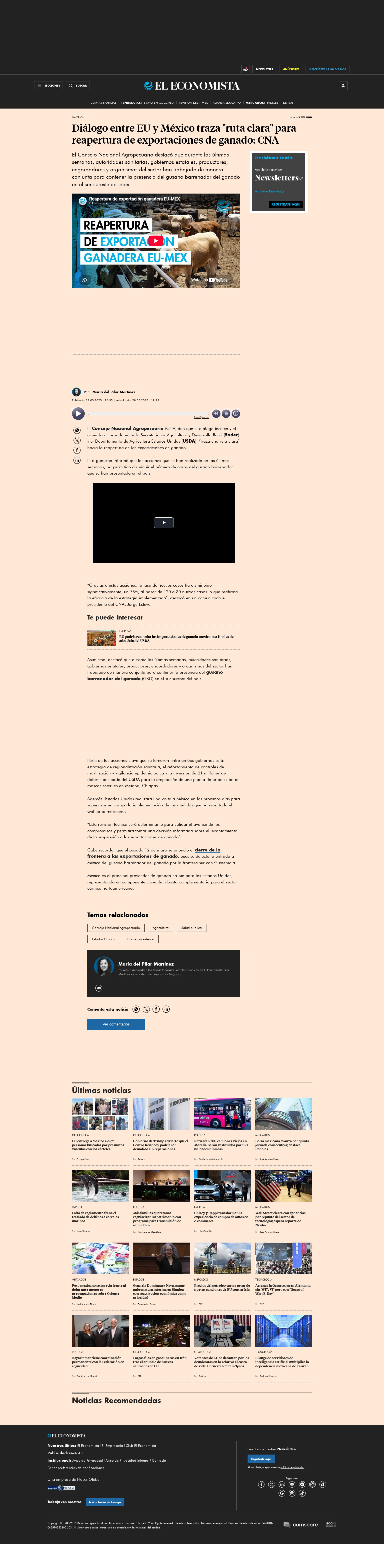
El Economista (88, 1446)
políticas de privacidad (292, 1467)
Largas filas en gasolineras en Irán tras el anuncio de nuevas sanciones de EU (160, 1362)
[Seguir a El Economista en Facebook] (261, 1484)
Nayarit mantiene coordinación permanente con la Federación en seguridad (98, 1362)
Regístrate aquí (261, 1459)
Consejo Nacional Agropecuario (128, 428)
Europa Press (83, 1159)
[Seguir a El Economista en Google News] (281, 1493)
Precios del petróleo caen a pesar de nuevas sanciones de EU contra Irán (222, 1288)
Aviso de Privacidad (87, 1461)
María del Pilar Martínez (113, 392)
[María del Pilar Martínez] (76, 392)
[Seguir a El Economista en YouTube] (292, 1484)
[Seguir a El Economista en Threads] (292, 1493)
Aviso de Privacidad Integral (127, 1461)
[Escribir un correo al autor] (99, 988)
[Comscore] (301, 1525)
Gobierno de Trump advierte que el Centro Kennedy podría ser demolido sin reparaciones (161, 1145)
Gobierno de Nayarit (87, 1376)
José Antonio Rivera (269, 1159)
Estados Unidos (103, 939)
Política (199, 1135)
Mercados (262, 1135)
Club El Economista (141, 1446)
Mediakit (76, 1453)
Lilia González (205, 1231)
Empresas (78, 117)
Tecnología (263, 1279)
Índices (272, 102)
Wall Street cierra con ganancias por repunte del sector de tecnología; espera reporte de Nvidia (280, 1219)
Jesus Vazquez (83, 1231)
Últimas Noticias (103, 102)
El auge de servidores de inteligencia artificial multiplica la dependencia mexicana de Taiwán (282, 1362)
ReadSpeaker (201, 417)
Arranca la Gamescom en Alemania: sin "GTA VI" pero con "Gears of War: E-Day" (283, 1290)
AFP (200, 1303)
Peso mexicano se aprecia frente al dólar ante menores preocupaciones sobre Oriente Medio (99, 1292)
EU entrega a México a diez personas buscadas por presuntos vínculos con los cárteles (98, 1145)
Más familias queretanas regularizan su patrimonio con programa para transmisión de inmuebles (157, 1219)
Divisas (288, 102)
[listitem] (78, 413)
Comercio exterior (140, 939)
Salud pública (191, 928)
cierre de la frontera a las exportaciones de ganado (153, 853)
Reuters (141, 1159)
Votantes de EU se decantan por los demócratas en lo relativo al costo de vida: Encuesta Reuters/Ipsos (222, 1362)
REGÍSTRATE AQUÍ (286, 204)
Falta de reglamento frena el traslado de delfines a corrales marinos (96, 1217)
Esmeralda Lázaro (147, 1304)
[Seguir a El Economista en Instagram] (312, 1484)
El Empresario (112, 1446)
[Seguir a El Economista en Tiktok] (302, 1493)
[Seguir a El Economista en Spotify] (302, 1484)
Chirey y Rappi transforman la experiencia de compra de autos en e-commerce (221, 1217)
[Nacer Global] (61, 1488)
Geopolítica (80, 1135)
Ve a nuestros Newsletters (268, 191)
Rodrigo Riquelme (268, 1376)
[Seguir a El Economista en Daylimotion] (322, 1484)
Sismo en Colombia (159, 102)
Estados (77, 1207)
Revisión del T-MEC (193, 102)
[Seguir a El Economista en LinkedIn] (281, 1484)
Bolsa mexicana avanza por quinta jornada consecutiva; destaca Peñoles (282, 1145)
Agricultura (161, 928)
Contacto (159, 1461)
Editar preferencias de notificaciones (76, 1468)
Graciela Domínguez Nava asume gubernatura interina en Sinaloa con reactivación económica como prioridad (160, 1292)
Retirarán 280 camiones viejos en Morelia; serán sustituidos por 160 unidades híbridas (221, 1145)
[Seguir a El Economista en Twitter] (271, 1484)
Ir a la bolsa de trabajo (105, 1502)
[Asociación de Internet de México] (331, 1525)
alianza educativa (227, 102)
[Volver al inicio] (136, 1436)
